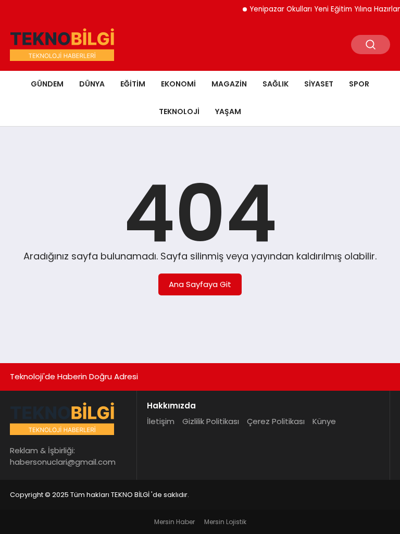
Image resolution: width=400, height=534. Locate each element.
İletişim (160, 421)
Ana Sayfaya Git (200, 284)
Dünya (92, 84)
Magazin (229, 84)
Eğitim (132, 84)
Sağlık (275, 84)
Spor (359, 84)
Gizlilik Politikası (210, 421)
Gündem (47, 84)
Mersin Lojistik (225, 521)
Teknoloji (179, 111)
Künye (324, 421)
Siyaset (318, 84)
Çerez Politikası (276, 421)
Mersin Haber (174, 521)
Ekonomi (178, 84)
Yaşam (228, 111)
